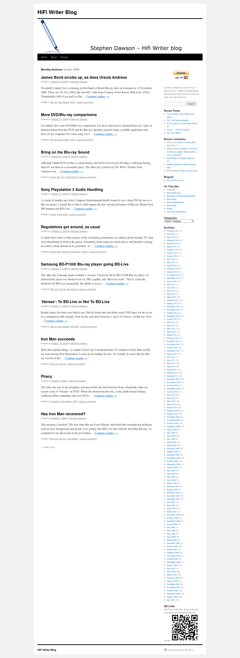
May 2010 (171, 401)
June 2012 (171, 325)
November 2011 (173, 344)
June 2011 (171, 360)
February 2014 (173, 268)
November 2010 (173, 382)
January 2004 (172, 580)
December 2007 (173, 492)
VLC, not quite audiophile (177, 120)
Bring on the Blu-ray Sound (65, 152)
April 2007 (171, 508)
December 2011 (173, 341)
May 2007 (171, 505)
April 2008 (171, 480)
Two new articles (174, 132)
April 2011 (171, 366)
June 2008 (171, 473)
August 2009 (172, 429)
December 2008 (173, 454)
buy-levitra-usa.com (175, 180)
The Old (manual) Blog (176, 211)
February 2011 (173, 372)
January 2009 (172, 451)
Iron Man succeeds (58, 338)
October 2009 (172, 423)
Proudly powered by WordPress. (181, 649)
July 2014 (171, 259)
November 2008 (173, 457)
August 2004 (172, 565)
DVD (72, 102)
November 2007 (173, 495)
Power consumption (71, 251)
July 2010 (171, 394)
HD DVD (74, 326)
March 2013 (172, 297)
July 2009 (171, 432)
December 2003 (173, 584)
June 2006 (171, 530)
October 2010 (172, 385)
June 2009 (171, 435)
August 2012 (172, 319)
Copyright (55, 401)
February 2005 (173, 552)
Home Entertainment (175, 202)
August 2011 (172, 353)
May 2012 (171, 328)
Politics (170, 208)
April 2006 (171, 536)
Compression (71, 176)
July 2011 (171, 356)
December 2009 (173, 416)
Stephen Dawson (79, 81)
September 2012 (173, 315)
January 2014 (172, 271)
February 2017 (173, 230)
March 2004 (172, 574)
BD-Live (54, 289)
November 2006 (173, 514)
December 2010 (173, 379)
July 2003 (171, 599)
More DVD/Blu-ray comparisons (69, 114)
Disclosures (172, 199)
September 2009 (173, 426)
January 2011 (172, 375)
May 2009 (171, 438)
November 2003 (173, 587)
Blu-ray (53, 102)
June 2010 (171, 397)
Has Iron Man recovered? (63, 413)
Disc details (63, 102)
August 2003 (172, 596)
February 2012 (173, 338)
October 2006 (172, 517)
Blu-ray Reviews (174, 192)
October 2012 (172, 312)
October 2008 (172, 461)
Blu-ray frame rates (189, 170)
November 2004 (173, 555)
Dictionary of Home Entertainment (181, 195)
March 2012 (172, 334)
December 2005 (173, 543)
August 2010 (172, 391)
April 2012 (171, 331)
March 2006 (172, 539)
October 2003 (172, 590)
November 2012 (173, 309)
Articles (64, 57)
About (54, 57)
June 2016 (171, 237)
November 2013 (173, 274)
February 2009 (173, 448)
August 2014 (172, 256)
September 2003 (173, 593)
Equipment (62, 214)
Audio (53, 176)
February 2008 (173, 486)
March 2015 (172, 246)
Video (84, 251)
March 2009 (172, 445)
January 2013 (172, 303)
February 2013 (173, 300)
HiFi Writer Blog (57, 12)
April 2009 (171, 442)
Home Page (171, 205)
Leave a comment (84, 102)
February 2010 (173, 410)
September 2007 (173, 498)
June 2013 (171, 287)
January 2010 (172, 413)
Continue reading (97, 96)
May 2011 (171, 363)
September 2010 (173, 388)
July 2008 (171, 470)
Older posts (47, 447)
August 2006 (172, 524)
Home (44, 57)
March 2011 (172, 369)
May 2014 (171, 262)
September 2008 (173, 464)
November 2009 (173, 420)
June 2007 (171, 502)
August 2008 (172, 467)
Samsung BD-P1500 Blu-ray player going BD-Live (85, 264)
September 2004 (173, 562)
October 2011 (172, 347)
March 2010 (172, 407)
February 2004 (173, 577)
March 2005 (172, 549)
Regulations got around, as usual (70, 226)
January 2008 (172, 489)
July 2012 (171, 322)
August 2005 (172, 546)
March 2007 (172, 511)
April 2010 (171, 404)
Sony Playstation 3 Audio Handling (72, 189)
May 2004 (171, 568)
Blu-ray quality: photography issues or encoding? (182, 151)
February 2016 (173, 240)
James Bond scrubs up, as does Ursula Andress (84, 77)
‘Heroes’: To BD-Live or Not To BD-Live (75, 301)
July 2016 (171, 233)
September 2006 (173, 521)
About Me (171, 189)
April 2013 (171, 293)
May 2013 (171, 290)
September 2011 (173, 350)
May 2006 (171, 533)
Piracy (46, 376)
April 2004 (171, 571)
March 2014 (172, 265)
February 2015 (173, 249)
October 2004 (172, 558)
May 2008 (171, 476)
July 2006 (171, 527)
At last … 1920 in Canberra (178, 129)
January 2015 (172, 252)
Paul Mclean (172, 158)
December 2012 (173, 306)
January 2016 (172, 243)
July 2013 (171, 284)
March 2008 (172, 483)
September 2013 (173, 278)
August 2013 (172, 281)
